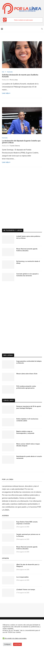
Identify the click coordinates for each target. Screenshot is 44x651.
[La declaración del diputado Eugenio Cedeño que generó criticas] (22, 120)
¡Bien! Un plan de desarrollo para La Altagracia (27, 565)
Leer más (5, 93)
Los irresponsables (22, 577)
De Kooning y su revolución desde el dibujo (28, 262)
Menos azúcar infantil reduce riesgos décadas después (28, 445)
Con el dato (8, 400)
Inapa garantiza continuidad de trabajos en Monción (29, 362)
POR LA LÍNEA (7, 479)
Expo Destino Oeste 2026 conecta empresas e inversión (26, 522)
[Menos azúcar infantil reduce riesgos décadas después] (8, 447)
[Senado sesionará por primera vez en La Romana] (8, 537)
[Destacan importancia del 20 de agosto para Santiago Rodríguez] (8, 409)
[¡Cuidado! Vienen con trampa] (8, 593)
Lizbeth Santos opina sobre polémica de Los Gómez (28, 237)
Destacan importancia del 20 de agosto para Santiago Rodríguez (28, 407)
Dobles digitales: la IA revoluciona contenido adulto (27, 419)
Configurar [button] (7, 644)
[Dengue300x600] (22, 287)
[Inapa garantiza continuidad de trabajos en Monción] (8, 364)
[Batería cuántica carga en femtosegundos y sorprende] (8, 434)
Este (3, 71)
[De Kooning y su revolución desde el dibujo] (8, 264)
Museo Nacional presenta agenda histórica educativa (26, 249)
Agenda (5, 515)
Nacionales (10, 71)
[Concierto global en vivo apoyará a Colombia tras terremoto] (8, 277)
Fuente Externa (15, 145)
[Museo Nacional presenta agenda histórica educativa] (8, 252)
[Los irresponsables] (8, 580)
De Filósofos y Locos (12, 230)
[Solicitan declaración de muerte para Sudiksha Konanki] (22, 54)
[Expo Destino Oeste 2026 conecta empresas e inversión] (8, 525)
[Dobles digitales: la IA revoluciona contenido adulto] (8, 422)
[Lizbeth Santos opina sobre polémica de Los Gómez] (8, 239)
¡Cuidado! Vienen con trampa (25, 589)
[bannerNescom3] (22, 18)
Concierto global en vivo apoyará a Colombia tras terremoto (27, 274)
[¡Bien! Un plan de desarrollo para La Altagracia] (8, 568)
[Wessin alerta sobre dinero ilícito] (8, 377)
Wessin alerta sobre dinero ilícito (26, 373)
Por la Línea (14, 80)
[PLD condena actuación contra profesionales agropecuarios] (8, 389)
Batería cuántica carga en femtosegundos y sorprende (25, 432)
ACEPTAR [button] (17, 644)
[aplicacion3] (22, 179)
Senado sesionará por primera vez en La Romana (28, 535)
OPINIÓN (5, 558)
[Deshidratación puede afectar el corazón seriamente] (8, 460)
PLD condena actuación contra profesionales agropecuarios (26, 387)
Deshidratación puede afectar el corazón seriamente (29, 457)
